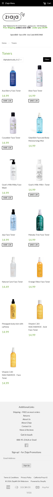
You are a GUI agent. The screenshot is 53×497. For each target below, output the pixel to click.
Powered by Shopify (38, 481)
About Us (26, 419)
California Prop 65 (40, 477)
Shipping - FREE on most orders (26, 412)
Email (34, 440)
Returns (26, 416)
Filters (47, 59)
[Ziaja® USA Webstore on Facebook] (26, 446)
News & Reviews (27, 430)
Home (4, 43)
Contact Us (26, 426)
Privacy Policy (26, 477)
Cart (49, 3)
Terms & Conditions (11, 477)
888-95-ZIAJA (23, 440)
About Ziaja (26, 423)
